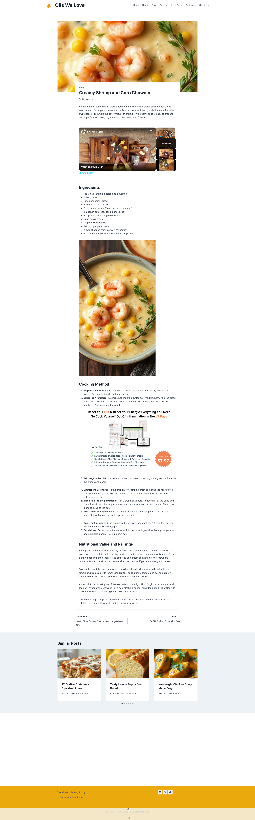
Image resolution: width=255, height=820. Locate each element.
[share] (150, 130)
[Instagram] (165, 792)
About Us (204, 5)
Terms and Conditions (71, 797)
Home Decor (176, 5)
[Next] (192, 675)
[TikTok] (170, 792)
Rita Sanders (87, 99)
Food (154, 5)
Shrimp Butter (95, 131)
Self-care (191, 5)
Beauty (163, 5)
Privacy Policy (78, 792)
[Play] (157, 136)
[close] (128, 809)
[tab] (122, 703)
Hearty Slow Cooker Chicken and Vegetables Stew (99, 621)
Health (145, 5)
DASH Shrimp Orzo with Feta (165, 619)
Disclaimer (62, 792)
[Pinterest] (160, 792)
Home (136, 5)
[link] (83, 131)
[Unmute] (161, 136)
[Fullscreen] (173, 136)
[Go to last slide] (62, 675)
